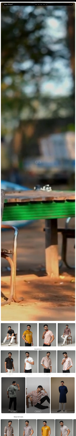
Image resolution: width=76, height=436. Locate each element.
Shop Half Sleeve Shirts (28, 334)
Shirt (38, 4)
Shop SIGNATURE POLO (9, 334)
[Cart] (71, 4)
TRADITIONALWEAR (63, 411)
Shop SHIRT (66, 334)
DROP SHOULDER (13, 411)
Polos (41, 4)
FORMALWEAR (38, 411)
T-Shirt (44, 4)
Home (36, 4)
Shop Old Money (47, 334)
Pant (46, 4)
